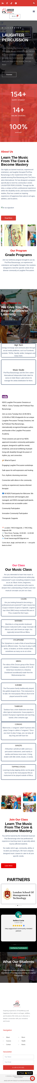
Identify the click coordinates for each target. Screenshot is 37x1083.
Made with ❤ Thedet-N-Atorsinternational (18, 1080)
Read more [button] (22, 938)
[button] (33, 3)
